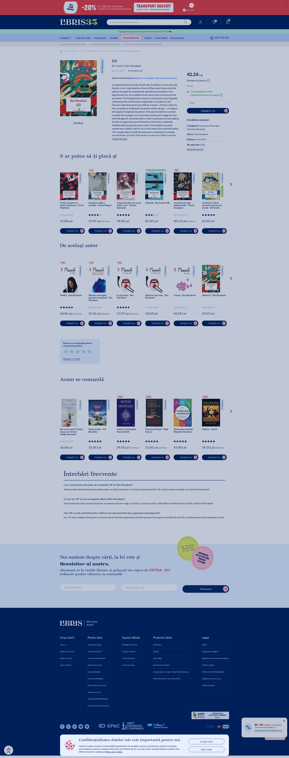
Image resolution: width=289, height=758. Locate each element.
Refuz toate (206, 749)
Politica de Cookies (113, 751)
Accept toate (206, 741)
